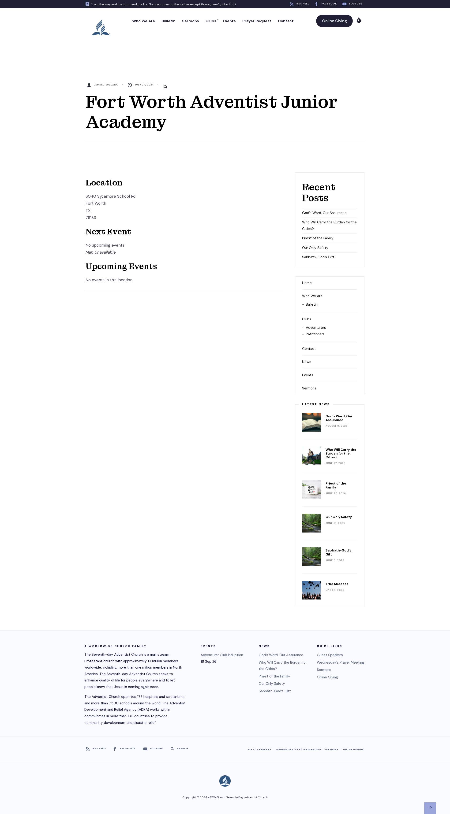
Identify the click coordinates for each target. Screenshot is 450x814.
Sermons (190, 20)
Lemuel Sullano (106, 84)
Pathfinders (315, 334)
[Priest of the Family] (311, 489)
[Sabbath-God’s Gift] (311, 556)
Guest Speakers (330, 655)
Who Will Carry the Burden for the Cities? (341, 453)
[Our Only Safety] (311, 523)
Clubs (211, 20)
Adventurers (316, 327)
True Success (337, 584)
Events (229, 20)
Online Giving (334, 20)
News (306, 361)
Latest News (316, 404)
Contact (286, 20)
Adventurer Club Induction (222, 655)
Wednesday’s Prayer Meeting (340, 662)
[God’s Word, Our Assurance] (311, 422)
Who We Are (143, 20)
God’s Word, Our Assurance (324, 213)
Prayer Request (256, 20)
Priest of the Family (318, 238)
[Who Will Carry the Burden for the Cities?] (311, 456)
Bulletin (168, 20)
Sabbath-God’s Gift (318, 257)
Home (307, 283)
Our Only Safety (315, 247)
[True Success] (311, 590)
